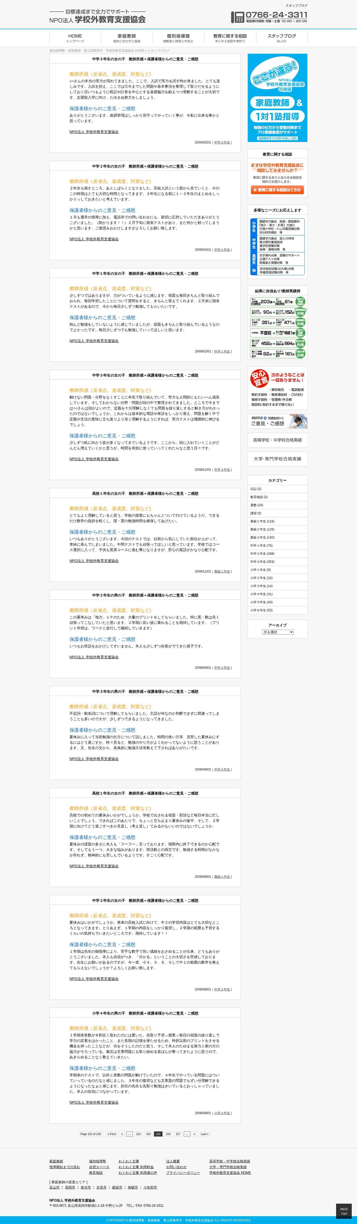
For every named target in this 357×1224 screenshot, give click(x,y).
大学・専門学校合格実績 (228, 1167)
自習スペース (99, 1167)
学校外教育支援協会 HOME (230, 1173)
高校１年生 (222, 571)
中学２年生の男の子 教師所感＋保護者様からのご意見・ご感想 (145, 595)
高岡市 (70, 1187)
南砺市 (133, 1187)
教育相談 (256, 497)
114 (148, 1134)
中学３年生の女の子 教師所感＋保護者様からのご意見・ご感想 (145, 59)
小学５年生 (258, 602)
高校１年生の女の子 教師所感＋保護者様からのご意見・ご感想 (145, 493)
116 (168, 1134)
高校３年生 (258, 537)
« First (112, 1134)
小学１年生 (258, 570)
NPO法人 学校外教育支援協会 (94, 132)
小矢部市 (150, 1187)
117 (178, 1134)
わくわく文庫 (129, 1161)
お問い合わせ (176, 1167)
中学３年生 (222, 142)
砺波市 (117, 1187)
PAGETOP (344, 1211)
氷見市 (101, 1187)
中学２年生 (222, 250)
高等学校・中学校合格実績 (229, 1161)
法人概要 (173, 1161)
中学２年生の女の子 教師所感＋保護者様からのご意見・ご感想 (145, 166)
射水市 (86, 1187)
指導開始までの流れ (64, 1167)
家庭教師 (56, 1161)
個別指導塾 (97, 1161)
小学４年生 (222, 1113)
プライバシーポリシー (183, 1173)
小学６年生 (258, 610)
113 (138, 1134)
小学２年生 (258, 578)
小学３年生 (258, 586)
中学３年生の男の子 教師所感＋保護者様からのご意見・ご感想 (145, 691)
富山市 (54, 1187)
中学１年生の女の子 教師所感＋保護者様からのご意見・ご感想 (145, 273)
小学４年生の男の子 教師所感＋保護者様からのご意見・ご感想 (145, 1013)
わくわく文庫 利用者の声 (138, 1173)
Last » (205, 1134)
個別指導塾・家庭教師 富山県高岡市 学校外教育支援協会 (171, 1220)
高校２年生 (258, 529)
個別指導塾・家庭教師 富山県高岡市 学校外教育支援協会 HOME (96, 50)
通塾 (253, 505)
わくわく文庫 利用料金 (136, 1167)
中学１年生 (222, 351)
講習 (253, 513)
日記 (253, 489)
